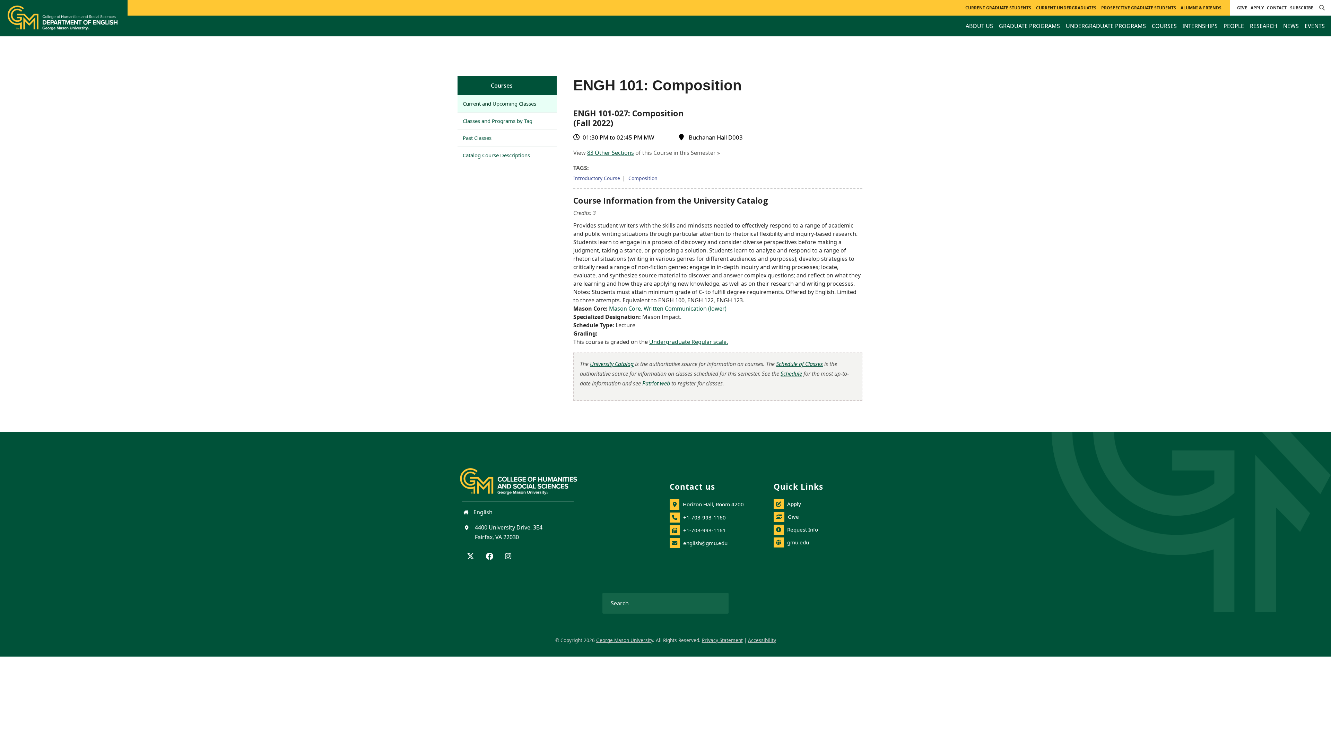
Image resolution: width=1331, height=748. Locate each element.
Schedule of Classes (799, 364)
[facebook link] (489, 557)
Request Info (802, 529)
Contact (1277, 8)
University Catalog (612, 364)
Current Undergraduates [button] (1066, 8)
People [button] (1234, 26)
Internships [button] (1200, 26)
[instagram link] (508, 557)
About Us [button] (979, 26)
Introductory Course (596, 178)
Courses (502, 85)
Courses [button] (1164, 26)
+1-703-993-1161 (704, 530)
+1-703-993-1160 (704, 517)
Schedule (791, 373)
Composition (643, 178)
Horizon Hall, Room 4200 (713, 504)
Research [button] (1263, 26)
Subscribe (1301, 8)
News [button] (1291, 26)
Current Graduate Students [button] (998, 8)
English (482, 512)
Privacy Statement (722, 640)
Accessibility (762, 640)
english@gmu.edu (705, 543)
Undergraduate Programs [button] (1106, 26)
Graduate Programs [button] (1029, 26)
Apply (1257, 8)
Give (1242, 8)
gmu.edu (798, 542)
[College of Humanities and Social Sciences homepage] (525, 477)
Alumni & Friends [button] (1201, 8)
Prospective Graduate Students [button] (1138, 8)
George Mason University (624, 640)
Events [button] (1315, 26)
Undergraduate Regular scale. (688, 342)
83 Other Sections (610, 153)
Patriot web (656, 383)
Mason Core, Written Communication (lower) (668, 308)
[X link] (470, 557)
